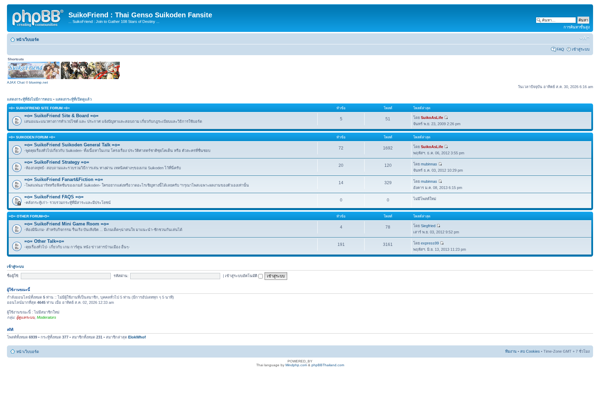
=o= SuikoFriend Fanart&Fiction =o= (63, 179)
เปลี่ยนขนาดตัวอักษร (585, 38)
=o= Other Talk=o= (44, 241)
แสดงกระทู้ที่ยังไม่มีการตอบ (29, 99)
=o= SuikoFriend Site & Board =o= (61, 115)
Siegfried (428, 226)
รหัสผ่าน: (121, 276)
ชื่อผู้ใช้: (13, 276)
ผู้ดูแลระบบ (25, 317)
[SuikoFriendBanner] (34, 78)
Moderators (46, 317)
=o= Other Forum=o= (29, 216)
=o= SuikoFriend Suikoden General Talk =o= (72, 144)
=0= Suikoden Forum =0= (32, 137)
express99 (430, 243)
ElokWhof (137, 337)
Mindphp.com (296, 365)
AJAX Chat (16, 82)
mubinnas (429, 164)
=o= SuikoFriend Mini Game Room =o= (66, 223)
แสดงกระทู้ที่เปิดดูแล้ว (74, 99)
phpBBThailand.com (327, 365)
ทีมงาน (511, 351)
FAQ (560, 49)
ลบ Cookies (530, 351)
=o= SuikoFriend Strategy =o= (56, 162)
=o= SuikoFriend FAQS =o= (54, 196)
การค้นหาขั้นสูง (577, 27)
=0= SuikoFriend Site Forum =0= (39, 108)
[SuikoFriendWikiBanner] (90, 78)
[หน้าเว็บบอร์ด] (38, 17)
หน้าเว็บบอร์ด (27, 39)
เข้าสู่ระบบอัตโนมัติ (241, 276)
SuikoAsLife (432, 117)
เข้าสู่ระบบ (581, 49)
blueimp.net (38, 82)
